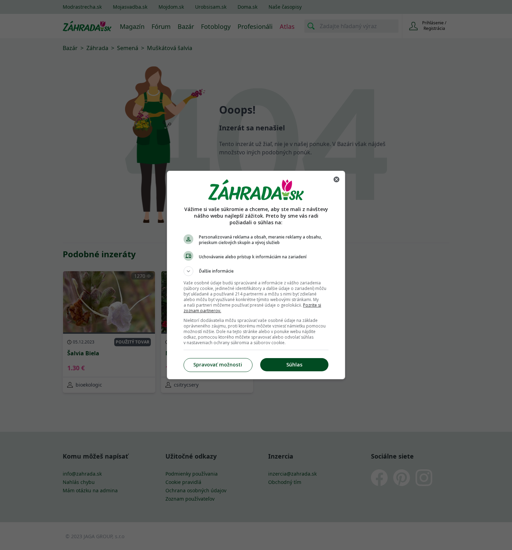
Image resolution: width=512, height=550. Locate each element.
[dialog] (256, 275)
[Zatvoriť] (336, 179)
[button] (256, 271)
